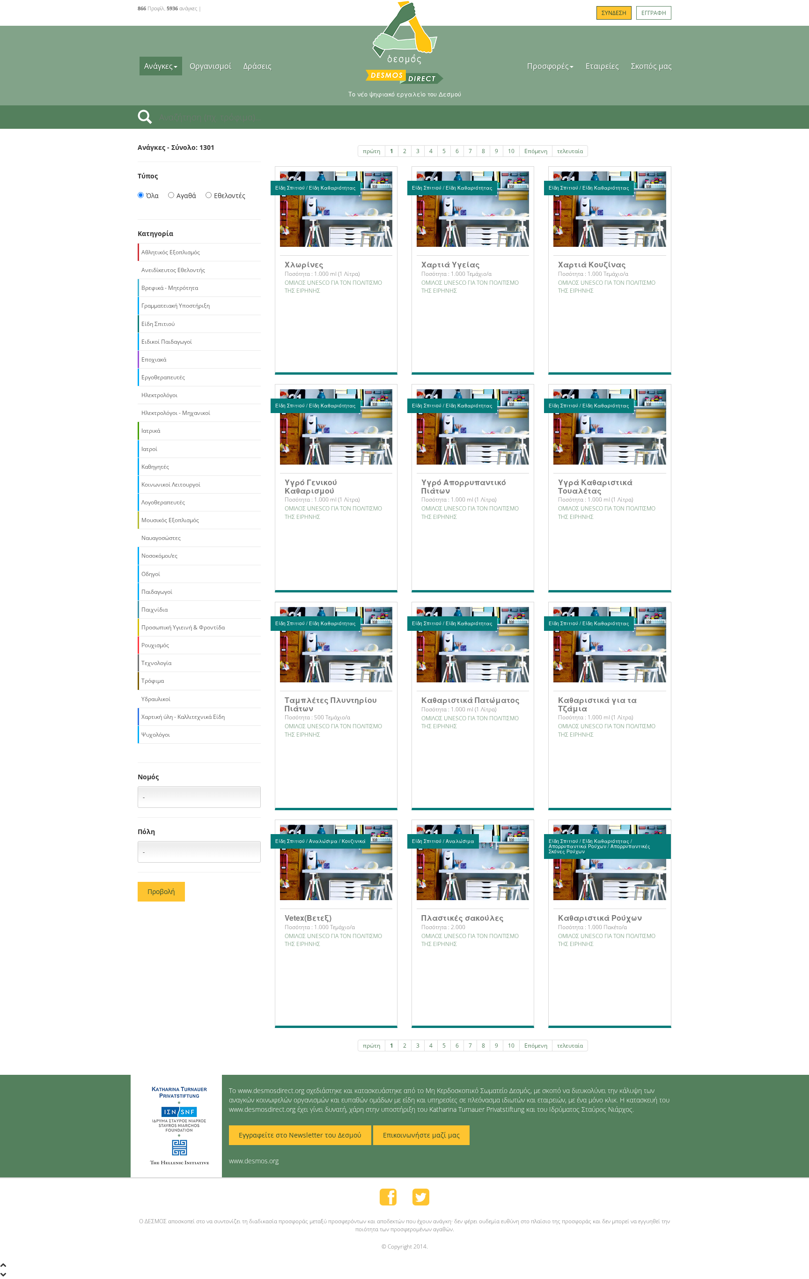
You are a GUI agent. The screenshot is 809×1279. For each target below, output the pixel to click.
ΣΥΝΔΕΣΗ (614, 13)
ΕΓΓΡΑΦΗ (653, 13)
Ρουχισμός (155, 645)
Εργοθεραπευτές (163, 377)
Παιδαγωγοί (156, 592)
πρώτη (371, 151)
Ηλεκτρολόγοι (159, 395)
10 (511, 151)
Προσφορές (548, 66)
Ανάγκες (158, 66)
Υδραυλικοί (155, 699)
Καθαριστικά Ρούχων (600, 917)
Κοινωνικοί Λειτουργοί (170, 484)
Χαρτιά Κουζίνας (592, 264)
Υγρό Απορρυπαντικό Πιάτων (463, 486)
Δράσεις (257, 66)
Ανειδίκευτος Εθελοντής (173, 270)
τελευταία (570, 151)
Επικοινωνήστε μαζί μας (421, 1135)
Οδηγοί (150, 574)
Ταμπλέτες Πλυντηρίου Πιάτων (331, 704)
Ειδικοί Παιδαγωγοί (166, 342)
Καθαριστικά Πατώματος (470, 700)
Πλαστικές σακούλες (462, 917)
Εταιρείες (602, 66)
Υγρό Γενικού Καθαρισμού (311, 486)
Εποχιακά (153, 359)
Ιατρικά (150, 431)
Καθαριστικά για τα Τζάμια (597, 704)
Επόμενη (535, 151)
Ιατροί (149, 449)
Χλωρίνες (304, 264)
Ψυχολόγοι (155, 735)
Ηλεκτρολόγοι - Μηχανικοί (175, 413)
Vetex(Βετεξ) (308, 917)
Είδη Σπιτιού (158, 324)
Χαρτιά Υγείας (450, 264)
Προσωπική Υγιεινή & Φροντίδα (183, 627)
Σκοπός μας (651, 66)
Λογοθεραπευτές (163, 502)
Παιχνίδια (154, 610)
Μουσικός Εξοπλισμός (170, 520)
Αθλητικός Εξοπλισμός (170, 252)
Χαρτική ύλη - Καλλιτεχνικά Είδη (183, 717)
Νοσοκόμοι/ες (159, 556)
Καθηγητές (155, 467)
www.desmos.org (254, 1160)
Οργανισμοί (210, 66)
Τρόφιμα (152, 681)
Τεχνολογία (156, 663)
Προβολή (161, 891)
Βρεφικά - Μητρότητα (169, 288)
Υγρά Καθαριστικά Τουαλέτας (595, 486)
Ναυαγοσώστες (161, 538)
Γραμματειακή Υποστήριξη (175, 306)
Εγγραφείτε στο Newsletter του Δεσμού (300, 1135)
